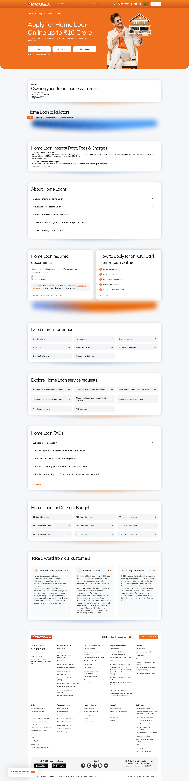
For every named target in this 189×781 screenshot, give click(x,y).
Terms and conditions (143, 659)
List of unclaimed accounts (66, 686)
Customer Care (62, 652)
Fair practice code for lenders (41, 727)
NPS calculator (141, 745)
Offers (33, 737)
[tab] (30, 117)
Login (154, 4)
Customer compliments (65, 695)
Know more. (25, 773)
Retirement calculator (143, 736)
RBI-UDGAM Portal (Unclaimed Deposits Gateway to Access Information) (120, 685)
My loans (61, 49)
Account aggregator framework (68, 683)
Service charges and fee (144, 652)
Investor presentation (91, 711)
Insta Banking (62, 732)
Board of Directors (116, 708)
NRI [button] (62, 4)
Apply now (104, 295)
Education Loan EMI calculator (146, 732)
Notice (86, 718)
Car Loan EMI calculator (144, 720)
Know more (33, 40)
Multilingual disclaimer (38, 730)
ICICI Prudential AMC (90, 661)
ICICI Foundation (89, 648)
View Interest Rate (39, 159)
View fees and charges (41, 166)
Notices (112, 720)
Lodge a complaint (63, 671)
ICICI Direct (87, 667)
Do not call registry (37, 711)
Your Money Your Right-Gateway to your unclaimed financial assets (121, 696)
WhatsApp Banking (64, 722)
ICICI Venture (88, 664)
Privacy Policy (75, 776)
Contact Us (61, 648)
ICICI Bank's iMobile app (65, 718)
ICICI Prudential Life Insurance (94, 657)
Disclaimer (63, 776)
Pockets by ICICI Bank (64, 725)
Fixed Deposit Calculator (144, 708)
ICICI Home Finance (90, 676)
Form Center (61, 661)
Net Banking (61, 715)
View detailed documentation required (47, 295)
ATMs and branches (64, 728)
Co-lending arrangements (40, 747)
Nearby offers (35, 741)
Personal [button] (55, 4)
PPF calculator (141, 748)
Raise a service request (65, 664)
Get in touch (85, 49)
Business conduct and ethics (41, 718)
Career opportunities (38, 708)
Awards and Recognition (118, 711)
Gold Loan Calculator (143, 751)
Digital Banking (62, 708)
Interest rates (140, 648)
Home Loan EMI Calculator (145, 717)
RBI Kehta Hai (114, 661)
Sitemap (34, 734)
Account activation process (145, 673)
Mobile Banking (62, 711)
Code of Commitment (91, 776)
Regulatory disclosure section (120, 664)
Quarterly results (89, 715)
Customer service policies (40, 715)
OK (33, 772)
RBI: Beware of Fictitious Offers (120, 657)
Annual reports (89, 708)
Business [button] (69, 4)
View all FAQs (37, 484)
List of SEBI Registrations (118, 690)
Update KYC (35, 744)
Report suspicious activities (66, 667)
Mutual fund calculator (143, 724)
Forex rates (140, 655)
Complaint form (62, 674)
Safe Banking (114, 648)
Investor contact (89, 722)
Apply (39, 49)
